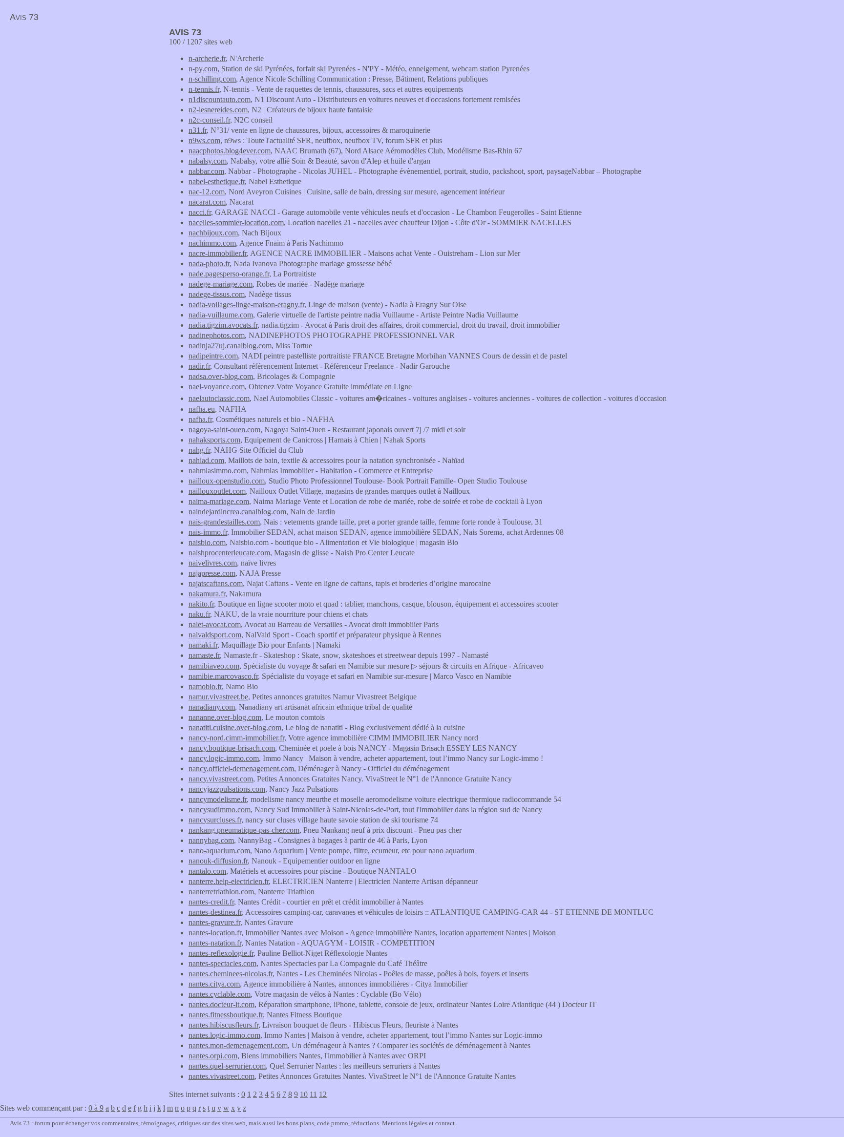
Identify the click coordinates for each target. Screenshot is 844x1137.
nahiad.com (206, 460)
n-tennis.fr (204, 89)
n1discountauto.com (220, 99)
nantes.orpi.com (213, 1056)
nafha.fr (200, 419)
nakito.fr (201, 604)
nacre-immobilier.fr (218, 253)
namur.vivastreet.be (218, 697)
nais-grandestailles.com (224, 522)
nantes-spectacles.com (222, 963)
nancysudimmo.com (220, 809)
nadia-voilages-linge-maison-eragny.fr (246, 304)
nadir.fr (199, 366)
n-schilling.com (212, 79)
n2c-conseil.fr (209, 120)
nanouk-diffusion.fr (218, 861)
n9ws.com (204, 140)
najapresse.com (212, 573)
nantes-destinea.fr (215, 912)
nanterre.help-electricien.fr (229, 881)
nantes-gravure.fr (214, 922)
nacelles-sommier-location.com (236, 222)
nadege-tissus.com (217, 294)
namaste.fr (204, 655)
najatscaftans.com (216, 583)
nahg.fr (199, 450)
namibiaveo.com (214, 666)
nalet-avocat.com (215, 624)
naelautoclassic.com (219, 398)
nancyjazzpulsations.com (227, 789)
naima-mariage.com (219, 501)
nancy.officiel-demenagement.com (241, 768)
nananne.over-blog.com (225, 717)
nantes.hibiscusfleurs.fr (223, 1025)
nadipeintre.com (213, 356)
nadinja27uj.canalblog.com (230, 345)
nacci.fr (200, 212)
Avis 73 (24, 17)
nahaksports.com (214, 440)
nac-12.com (207, 192)
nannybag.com (211, 840)
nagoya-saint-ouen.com (224, 429)
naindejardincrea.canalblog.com (237, 511)
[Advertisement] (82, 95)
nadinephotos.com (217, 335)
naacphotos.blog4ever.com (230, 151)
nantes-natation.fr (215, 943)
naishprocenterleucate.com (229, 552)
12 (323, 1094)
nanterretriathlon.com (221, 891)
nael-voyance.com (217, 386)
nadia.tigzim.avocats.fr (223, 325)
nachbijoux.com (213, 233)
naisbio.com (207, 542)
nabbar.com (206, 171)
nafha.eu (202, 409)
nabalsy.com (208, 161)
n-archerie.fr (207, 58)
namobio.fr (205, 686)
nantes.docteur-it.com (221, 1004)
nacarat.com (207, 202)
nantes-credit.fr (211, 902)
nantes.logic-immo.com (224, 1035)
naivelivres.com (213, 563)
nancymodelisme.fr (218, 799)
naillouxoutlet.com (217, 491)
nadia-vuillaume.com (221, 315)
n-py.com (203, 68)
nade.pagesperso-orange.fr (229, 274)
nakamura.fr (207, 594)
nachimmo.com (212, 243)
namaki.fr (203, 645)
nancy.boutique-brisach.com (232, 748)
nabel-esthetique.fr (217, 181)
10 (304, 1094)
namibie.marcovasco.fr (223, 676)
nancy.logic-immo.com (224, 758)
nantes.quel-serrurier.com (227, 1066)
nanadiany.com (212, 707)
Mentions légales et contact (418, 1123)
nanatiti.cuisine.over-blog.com (235, 727)
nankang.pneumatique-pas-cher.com (244, 830)
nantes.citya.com (214, 984)
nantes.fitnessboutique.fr (226, 1015)
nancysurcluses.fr (215, 820)
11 (313, 1094)
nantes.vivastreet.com (221, 1076)
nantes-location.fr (215, 932)
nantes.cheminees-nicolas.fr (231, 973)
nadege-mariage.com (221, 284)
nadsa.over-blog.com (221, 376)
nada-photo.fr (209, 263)
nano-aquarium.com (219, 850)
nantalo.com (207, 871)
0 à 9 (96, 1108)
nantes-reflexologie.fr (221, 953)
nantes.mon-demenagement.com (238, 1045)
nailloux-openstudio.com (227, 481)
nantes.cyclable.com (220, 994)
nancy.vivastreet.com (221, 779)
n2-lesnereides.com (218, 109)
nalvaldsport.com (215, 635)
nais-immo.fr (208, 532)
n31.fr (198, 130)
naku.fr (199, 614)
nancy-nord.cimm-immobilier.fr (236, 738)
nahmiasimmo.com (218, 470)
